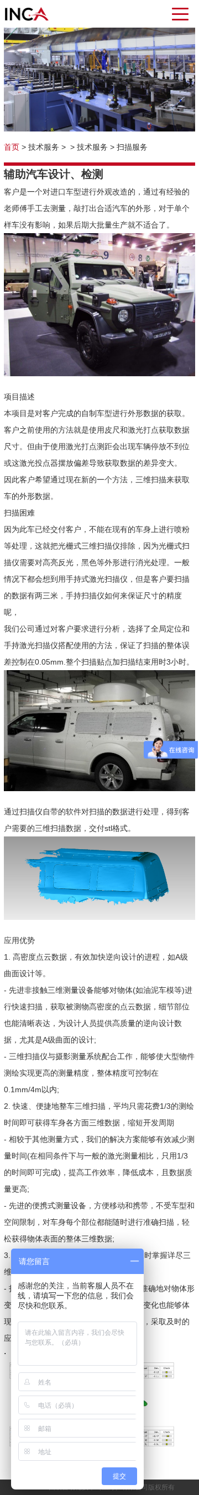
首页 (11, 147)
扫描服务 (132, 147)
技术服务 (43, 147)
